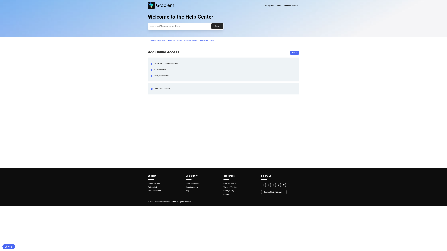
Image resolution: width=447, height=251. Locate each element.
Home (278, 6)
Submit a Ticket (154, 184)
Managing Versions (161, 75)
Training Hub (269, 6)
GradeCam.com (192, 187)
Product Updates (230, 184)
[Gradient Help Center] (161, 8)
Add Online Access (207, 41)
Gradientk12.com (192, 184)
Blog (187, 191)
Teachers (171, 41)
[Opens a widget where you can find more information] (8, 247)
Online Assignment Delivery (187, 41)
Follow (294, 53)
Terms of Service (230, 187)
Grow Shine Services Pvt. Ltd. (165, 202)
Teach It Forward (154, 191)
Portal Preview (160, 69)
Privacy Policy (229, 191)
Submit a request (291, 6)
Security (227, 194)
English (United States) (273, 192)
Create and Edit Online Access (166, 63)
